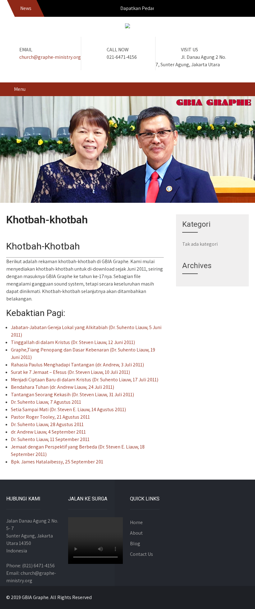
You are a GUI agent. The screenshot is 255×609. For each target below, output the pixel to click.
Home (136, 522)
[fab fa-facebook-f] (216, 9)
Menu (20, 89)
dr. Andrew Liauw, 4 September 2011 (48, 432)
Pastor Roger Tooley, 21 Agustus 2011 (50, 417)
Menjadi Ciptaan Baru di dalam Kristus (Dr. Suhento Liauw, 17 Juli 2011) (84, 379)
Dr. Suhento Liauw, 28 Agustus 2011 (47, 424)
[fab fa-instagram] (229, 9)
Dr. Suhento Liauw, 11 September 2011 (50, 439)
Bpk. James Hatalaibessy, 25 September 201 (57, 461)
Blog (135, 543)
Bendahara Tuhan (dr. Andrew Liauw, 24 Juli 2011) (62, 387)
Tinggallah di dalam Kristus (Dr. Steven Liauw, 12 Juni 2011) (73, 342)
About (136, 533)
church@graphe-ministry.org (50, 57)
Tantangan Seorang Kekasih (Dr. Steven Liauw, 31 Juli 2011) (72, 394)
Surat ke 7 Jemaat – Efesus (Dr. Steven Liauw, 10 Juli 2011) (70, 372)
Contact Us (141, 554)
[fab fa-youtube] (242, 9)
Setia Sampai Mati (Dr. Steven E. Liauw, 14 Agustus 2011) (68, 409)
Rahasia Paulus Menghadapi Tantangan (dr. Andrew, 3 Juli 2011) (77, 364)
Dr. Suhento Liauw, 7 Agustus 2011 (46, 402)
